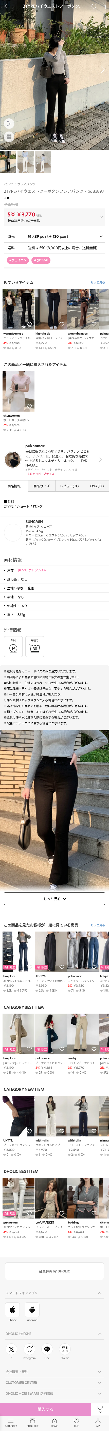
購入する (46, 1409)
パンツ (8, 184)
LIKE (76, 1426)
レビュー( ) (69, 486)
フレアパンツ (26, 184)
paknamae (75, 976)
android (32, 1320)
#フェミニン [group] (17, 260)
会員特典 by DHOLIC (54, 1271)
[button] (101, 70)
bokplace (9, 976)
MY (98, 1426)
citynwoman (11, 415)
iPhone (12, 1320)
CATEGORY (11, 1426)
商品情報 (14, 486)
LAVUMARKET (44, 1222)
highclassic (42, 333)
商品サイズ (41, 486)
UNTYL (7, 1140)
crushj (72, 1058)
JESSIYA (40, 976)
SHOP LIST (32, 1426)
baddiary (73, 1222)
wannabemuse (13, 333)
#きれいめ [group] (41, 260)
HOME (54, 1426)
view (99, 460)
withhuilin (42, 1140)
